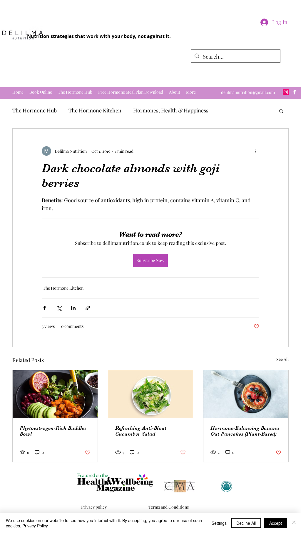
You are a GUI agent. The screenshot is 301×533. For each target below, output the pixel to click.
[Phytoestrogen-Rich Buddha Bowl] (55, 394)
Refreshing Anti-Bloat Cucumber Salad (140, 431)
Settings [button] (219, 523)
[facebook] (294, 92)
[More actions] (255, 151)
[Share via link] (88, 308)
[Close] (293, 523)
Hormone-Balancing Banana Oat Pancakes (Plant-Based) (244, 431)
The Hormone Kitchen (94, 110)
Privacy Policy (35, 526)
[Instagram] (286, 92)
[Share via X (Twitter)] (59, 308)
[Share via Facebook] (44, 308)
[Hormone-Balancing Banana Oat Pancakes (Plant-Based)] (245, 394)
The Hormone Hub (34, 110)
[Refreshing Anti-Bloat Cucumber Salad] (150, 394)
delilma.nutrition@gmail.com (248, 92)
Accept (275, 523)
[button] (281, 110)
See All (282, 359)
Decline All (246, 523)
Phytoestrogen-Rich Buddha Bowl (53, 431)
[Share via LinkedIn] (73, 308)
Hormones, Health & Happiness (170, 110)
